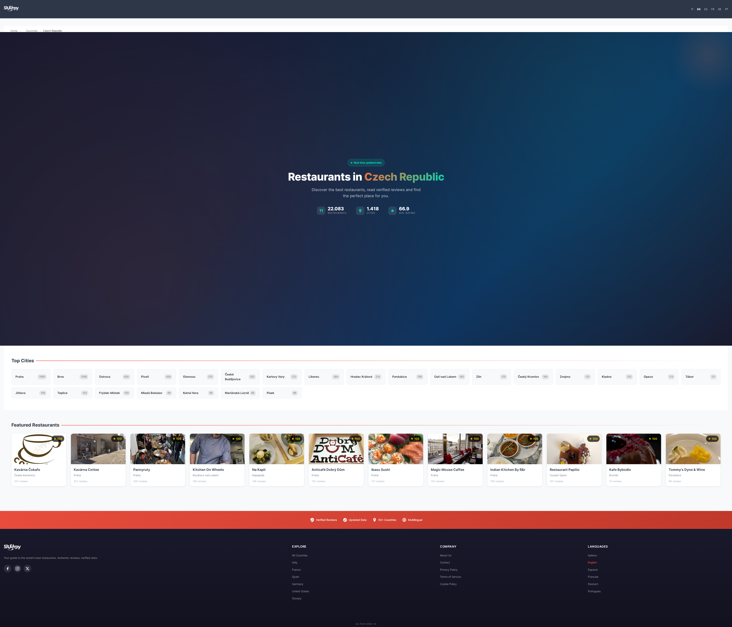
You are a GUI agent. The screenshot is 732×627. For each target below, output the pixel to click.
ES (705, 9)
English (592, 562)
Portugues (594, 591)
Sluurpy (297, 598)
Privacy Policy (449, 569)
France (296, 569)
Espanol (593, 569)
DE (719, 9)
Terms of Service (450, 576)
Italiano (592, 555)
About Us (445, 555)
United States (300, 591)
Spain (295, 576)
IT (692, 9)
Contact (445, 562)
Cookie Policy (448, 584)
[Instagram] (17, 568)
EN (699, 9)
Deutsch (593, 584)
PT (726, 9)
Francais (593, 576)
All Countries (299, 555)
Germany (297, 584)
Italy (294, 562)
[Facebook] (7, 568)
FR (712, 9)
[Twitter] (27, 568)
